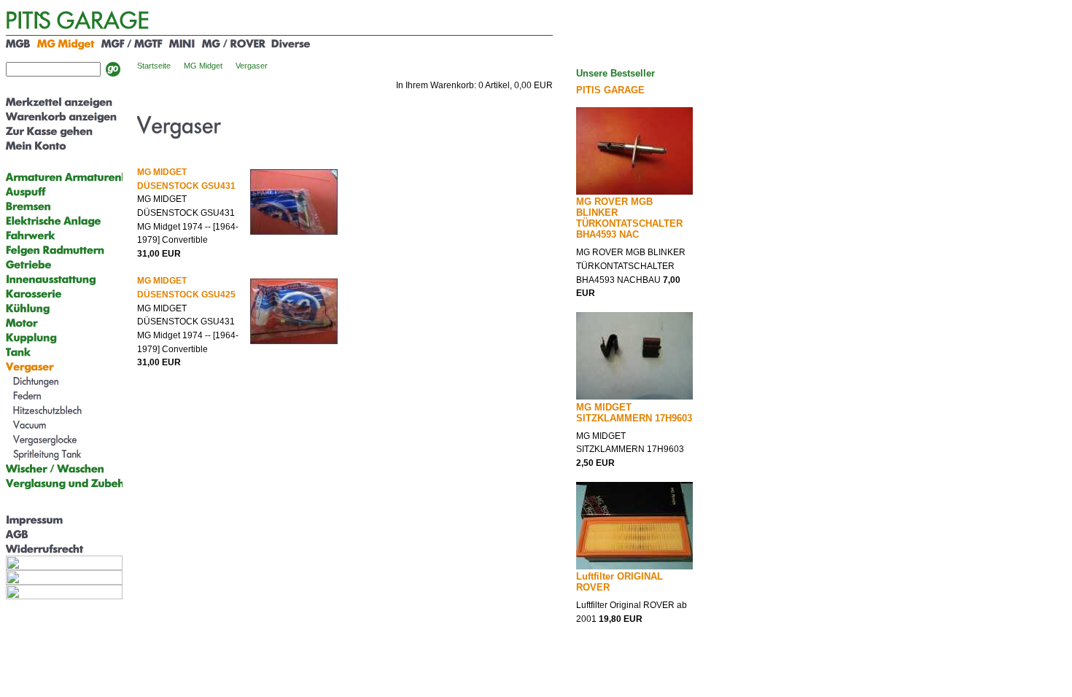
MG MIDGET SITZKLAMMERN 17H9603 (634, 413)
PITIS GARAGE (610, 90)
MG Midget (203, 65)
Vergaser (252, 65)
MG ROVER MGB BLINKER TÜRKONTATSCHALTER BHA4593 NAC (629, 218)
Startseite (154, 65)
